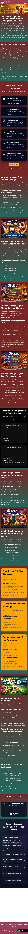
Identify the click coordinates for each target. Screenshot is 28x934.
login (25, 3)
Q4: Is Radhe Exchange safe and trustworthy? (11, 867)
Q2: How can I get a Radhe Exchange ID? (13, 854)
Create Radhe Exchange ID (14, 168)
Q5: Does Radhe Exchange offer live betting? (12, 874)
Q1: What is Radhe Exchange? (10, 837)
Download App (14, 164)
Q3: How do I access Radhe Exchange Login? (12, 860)
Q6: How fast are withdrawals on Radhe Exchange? (12, 881)
